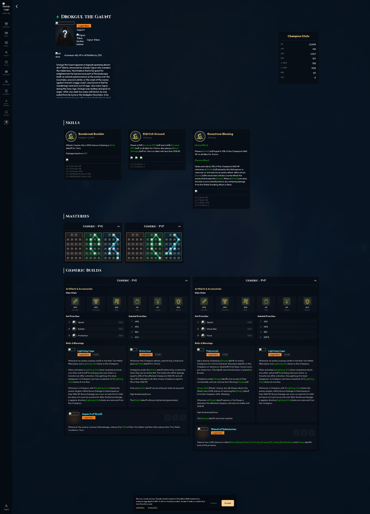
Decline (214, 503)
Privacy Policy (152, 508)
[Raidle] (6, 122)
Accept (228, 503)
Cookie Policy (140, 508)
